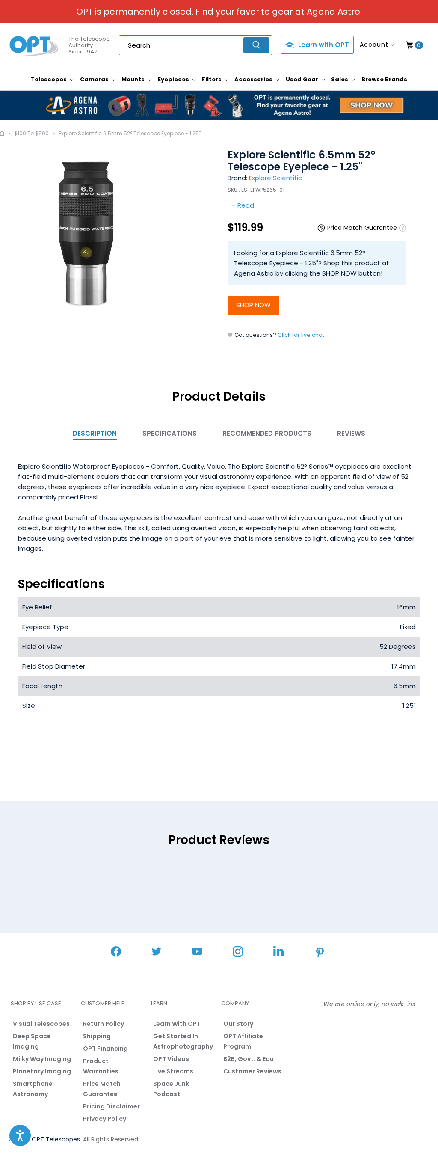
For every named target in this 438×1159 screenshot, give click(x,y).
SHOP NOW (253, 304)
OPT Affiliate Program (243, 1041)
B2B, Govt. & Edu (248, 1059)
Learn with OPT (323, 44)
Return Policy (103, 1023)
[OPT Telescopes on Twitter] (156, 952)
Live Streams (173, 1071)
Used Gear (303, 79)
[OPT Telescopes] (34, 45)
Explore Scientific (275, 177)
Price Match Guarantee (102, 1088)
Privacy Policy (104, 1118)
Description (95, 433)
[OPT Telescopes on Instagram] (238, 952)
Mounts (133, 79)
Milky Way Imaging (42, 1059)
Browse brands (384, 79)
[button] (20, 1135)
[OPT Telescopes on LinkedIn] (278, 952)
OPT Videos (171, 1059)
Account (374, 44)
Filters (212, 79)
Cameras (95, 79)
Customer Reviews (252, 1071)
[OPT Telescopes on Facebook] (116, 952)
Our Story (238, 1023)
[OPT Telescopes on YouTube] (197, 952)
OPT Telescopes (56, 1139)
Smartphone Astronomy (33, 1088)
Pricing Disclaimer (111, 1106)
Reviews (351, 433)
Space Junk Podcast (171, 1088)
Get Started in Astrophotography (183, 1041)
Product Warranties (100, 1066)
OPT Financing (105, 1048)
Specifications (169, 433)
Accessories (254, 79)
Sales (340, 79)
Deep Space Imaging (32, 1041)
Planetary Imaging (42, 1071)
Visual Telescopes (41, 1023)
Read (245, 205)
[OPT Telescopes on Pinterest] (320, 953)
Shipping (97, 1036)
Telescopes (49, 79)
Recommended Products (266, 433)
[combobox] (195, 45)
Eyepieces (174, 79)
